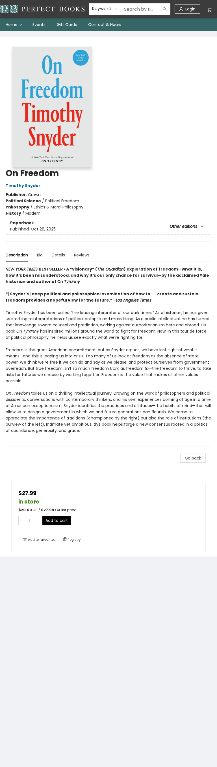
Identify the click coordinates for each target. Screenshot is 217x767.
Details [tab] (58, 255)
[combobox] (105, 8)
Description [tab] (17, 255)
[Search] (164, 9)
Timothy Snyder (23, 185)
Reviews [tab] (82, 255)
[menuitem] (13, 24)
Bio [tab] (40, 255)
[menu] (108, 24)
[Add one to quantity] (37, 520)
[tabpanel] (108, 356)
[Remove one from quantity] (22, 520)
